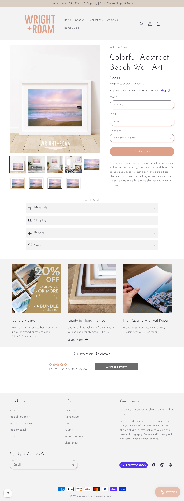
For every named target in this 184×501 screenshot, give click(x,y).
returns (69, 430)
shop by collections (21, 423)
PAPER (113, 114)
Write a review (116, 367)
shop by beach (18, 430)
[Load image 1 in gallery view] (18, 164)
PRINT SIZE (115, 130)
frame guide (72, 417)
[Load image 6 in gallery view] (18, 183)
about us (70, 410)
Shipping (114, 83)
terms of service (74, 436)
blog (12, 436)
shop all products (20, 417)
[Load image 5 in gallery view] (92, 164)
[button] (141, 24)
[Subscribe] (73, 464)
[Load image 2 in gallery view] (36, 164)
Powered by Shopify (104, 496)
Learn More (75, 339)
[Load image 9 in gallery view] (73, 183)
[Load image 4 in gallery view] (73, 164)
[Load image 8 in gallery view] (55, 183)
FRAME (113, 97)
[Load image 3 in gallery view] (55, 164)
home (13, 410)
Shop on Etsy (72, 443)
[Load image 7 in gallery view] (36, 183)
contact (69, 423)
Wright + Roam (86, 496)
